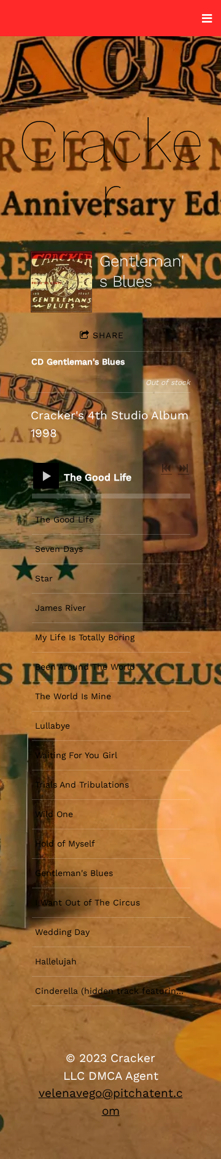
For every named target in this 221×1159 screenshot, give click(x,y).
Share (108, 335)
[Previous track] (166, 468)
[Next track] (183, 468)
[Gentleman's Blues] (61, 281)
